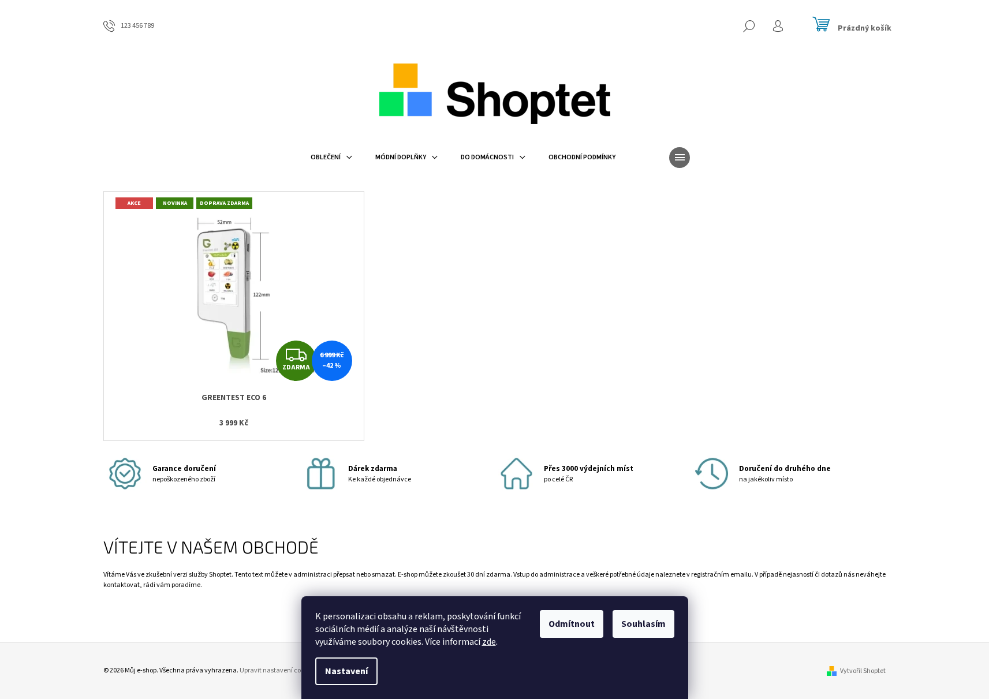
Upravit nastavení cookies (278, 670)
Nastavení (346, 671)
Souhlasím (643, 624)
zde (489, 642)
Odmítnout (571, 624)
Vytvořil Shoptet (863, 671)
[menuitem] (331, 157)
